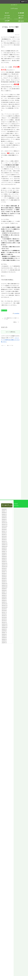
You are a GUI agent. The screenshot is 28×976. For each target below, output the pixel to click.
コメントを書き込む (10, 331)
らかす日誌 (5, 310)
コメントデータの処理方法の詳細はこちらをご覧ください (10, 339)
